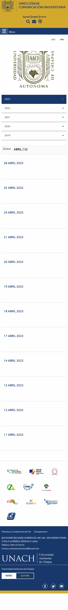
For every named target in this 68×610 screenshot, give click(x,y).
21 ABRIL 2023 (13, 237)
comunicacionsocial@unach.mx (24, 549)
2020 (7, 126)
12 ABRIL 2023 (13, 410)
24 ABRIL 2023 (13, 212)
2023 (7, 99)
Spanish (26, 17)
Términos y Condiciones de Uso (16, 532)
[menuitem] (34, 99)
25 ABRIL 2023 (13, 188)
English (34, 17)
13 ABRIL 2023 (13, 385)
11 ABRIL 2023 (13, 435)
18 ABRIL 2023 (13, 311)
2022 (7, 108)
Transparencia (40, 532)
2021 (7, 117)
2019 (7, 135)
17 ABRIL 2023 (13, 336)
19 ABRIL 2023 (13, 286)
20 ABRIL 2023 (13, 262)
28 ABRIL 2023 (13, 163)
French (43, 17)
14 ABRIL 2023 (13, 360)
